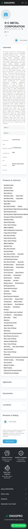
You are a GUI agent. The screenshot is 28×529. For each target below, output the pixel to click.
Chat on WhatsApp (20, 525)
